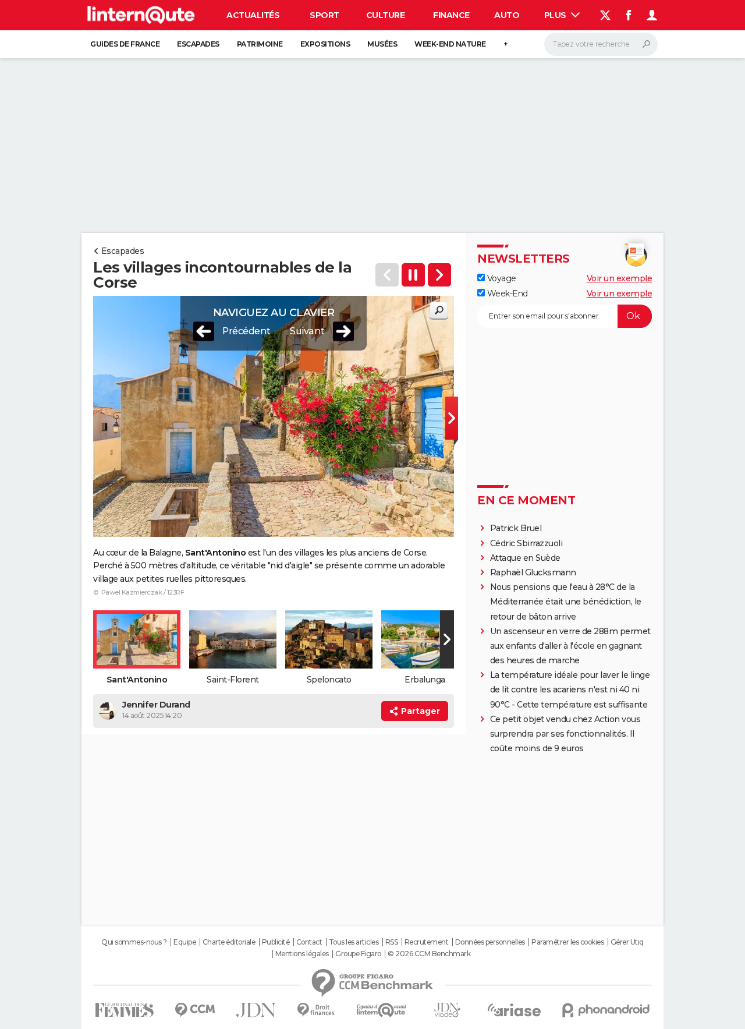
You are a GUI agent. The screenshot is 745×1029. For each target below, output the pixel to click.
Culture (385, 15)
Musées (382, 44)
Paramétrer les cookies (567, 942)
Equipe (184, 942)
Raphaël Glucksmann (533, 572)
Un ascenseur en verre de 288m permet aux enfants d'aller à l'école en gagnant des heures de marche (570, 646)
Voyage (500, 278)
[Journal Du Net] (256, 1010)
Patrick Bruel (516, 528)
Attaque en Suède (525, 558)
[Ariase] (514, 1009)
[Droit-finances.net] (316, 1010)
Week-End (506, 293)
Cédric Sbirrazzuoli (526, 543)
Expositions (325, 44)
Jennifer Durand (156, 704)
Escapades (198, 44)
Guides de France (124, 44)
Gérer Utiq (627, 942)
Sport (324, 15)
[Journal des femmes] (124, 1010)
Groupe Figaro (358, 954)
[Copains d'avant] (381, 1010)
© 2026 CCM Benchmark (429, 954)
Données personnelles (490, 942)
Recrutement (427, 942)
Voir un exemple (619, 278)
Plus (556, 15)
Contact (309, 942)
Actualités (252, 15)
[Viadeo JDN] (447, 1010)
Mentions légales (302, 954)
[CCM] (195, 1010)
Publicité (276, 942)
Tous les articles (354, 942)
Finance (451, 15)
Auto (506, 15)
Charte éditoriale (229, 942)
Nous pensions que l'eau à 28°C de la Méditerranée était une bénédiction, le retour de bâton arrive (565, 601)
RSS (391, 942)
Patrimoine (260, 44)
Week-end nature (450, 44)
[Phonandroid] (606, 1010)
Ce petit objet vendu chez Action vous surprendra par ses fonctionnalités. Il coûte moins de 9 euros (565, 734)
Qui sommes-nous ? (134, 942)
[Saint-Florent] (439, 275)
